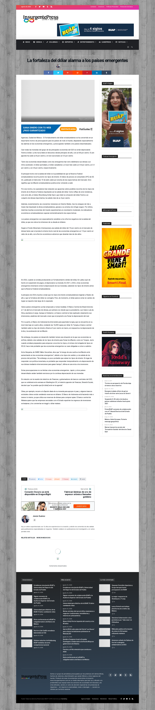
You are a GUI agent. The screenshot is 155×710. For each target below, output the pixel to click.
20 (114, 592)
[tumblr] (106, 73)
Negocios (64, 55)
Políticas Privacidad (112, 6)
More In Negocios (43, 538)
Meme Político (112, 699)
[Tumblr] (47, 7)
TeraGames (95, 699)
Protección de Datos (126, 6)
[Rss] (51, 7)
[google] (68, 73)
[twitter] (58, 73)
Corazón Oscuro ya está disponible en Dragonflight (38, 492)
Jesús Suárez (65, 66)
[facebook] (48, 73)
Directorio (101, 6)
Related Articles (28, 538)
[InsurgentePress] (43, 13)
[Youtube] (43, 7)
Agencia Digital (85, 699)
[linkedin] (97, 73)
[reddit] (77, 73)
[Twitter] (39, 7)
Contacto (93, 6)
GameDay (64, 699)
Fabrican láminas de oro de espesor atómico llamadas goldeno (77, 493)
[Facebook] (35, 7)
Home (57, 55)
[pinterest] (87, 73)
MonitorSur (103, 699)
